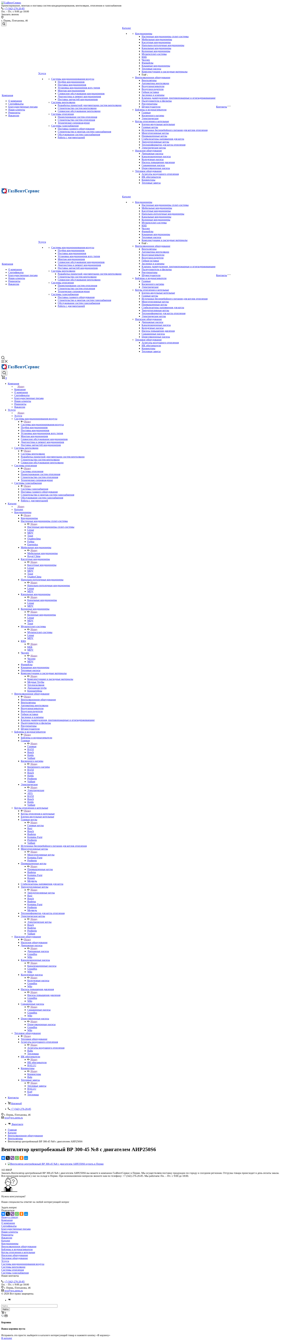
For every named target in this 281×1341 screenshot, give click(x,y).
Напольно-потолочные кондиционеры (163, 45)
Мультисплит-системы (154, 54)
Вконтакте (17, 1124)
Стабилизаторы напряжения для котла (163, 139)
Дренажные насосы (152, 153)
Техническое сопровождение (74, 122)
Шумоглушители (151, 106)
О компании (15, 100)
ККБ (144, 57)
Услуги (42, 73)
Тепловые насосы (151, 68)
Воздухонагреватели (153, 86)
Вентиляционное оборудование (152, 77)
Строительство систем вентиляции (77, 108)
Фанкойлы (147, 62)
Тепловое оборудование (148, 171)
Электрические (150, 118)
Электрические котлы (154, 147)
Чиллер (146, 60)
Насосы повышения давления (158, 162)
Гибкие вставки (150, 92)
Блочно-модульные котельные (158, 124)
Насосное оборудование (148, 150)
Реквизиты (14, 112)
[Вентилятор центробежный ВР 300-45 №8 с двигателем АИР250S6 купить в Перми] (56, 1164)
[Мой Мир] (26, 1158)
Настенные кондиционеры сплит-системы (165, 36)
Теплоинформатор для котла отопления (163, 144)
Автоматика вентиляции (155, 83)
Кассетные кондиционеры (156, 42)
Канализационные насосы (156, 156)
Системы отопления (62, 114)
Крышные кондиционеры (156, 65)
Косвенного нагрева (153, 115)
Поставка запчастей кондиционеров (78, 99)
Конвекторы (148, 179)
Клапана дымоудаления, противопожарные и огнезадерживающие (178, 98)
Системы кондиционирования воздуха (72, 79)
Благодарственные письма (23, 106)
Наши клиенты (16, 109)
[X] (8, 1158)
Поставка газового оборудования (76, 128)
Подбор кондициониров (71, 81)
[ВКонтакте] (3, 1158)
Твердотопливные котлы (155, 141)
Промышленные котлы (154, 136)
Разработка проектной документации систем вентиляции (89, 105)
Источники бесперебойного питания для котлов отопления (174, 130)
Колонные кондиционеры (156, 51)
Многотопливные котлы (155, 133)
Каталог (126, 28)
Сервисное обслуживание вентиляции (79, 111)
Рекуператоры (149, 103)
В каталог (6, 1338)
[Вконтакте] (9, 1300)
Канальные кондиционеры (156, 48)
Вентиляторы (149, 80)
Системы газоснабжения (65, 125)
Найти (5, 1309)
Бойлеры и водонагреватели (151, 109)
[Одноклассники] (21, 1158)
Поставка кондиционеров (72, 84)
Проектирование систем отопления (77, 117)
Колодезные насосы (153, 159)
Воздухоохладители (153, 89)
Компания (7, 95)
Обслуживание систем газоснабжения (79, 134)
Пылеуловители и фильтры (157, 100)
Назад (21, 386)
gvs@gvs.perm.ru (14, 1117)
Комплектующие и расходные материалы (164, 71)
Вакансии (13, 115)
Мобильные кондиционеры (157, 39)
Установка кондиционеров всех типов (79, 87)
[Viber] (12, 1158)
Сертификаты (16, 103)
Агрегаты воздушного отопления (160, 174)
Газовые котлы (150, 127)
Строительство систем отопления (76, 120)
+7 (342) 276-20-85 (14, 8)
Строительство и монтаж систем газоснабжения (84, 131)
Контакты (221, 106)
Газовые (146, 112)
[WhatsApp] (17, 1158)
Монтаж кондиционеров (71, 90)
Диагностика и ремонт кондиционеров (79, 96)
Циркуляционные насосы (156, 168)
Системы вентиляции (63, 102)
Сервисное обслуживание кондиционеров (81, 93)
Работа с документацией (71, 137)
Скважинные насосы (153, 165)
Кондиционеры (143, 33)
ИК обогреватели (151, 177)
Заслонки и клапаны (153, 95)
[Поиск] (4, 24)
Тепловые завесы (151, 182)
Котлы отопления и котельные (152, 121)
